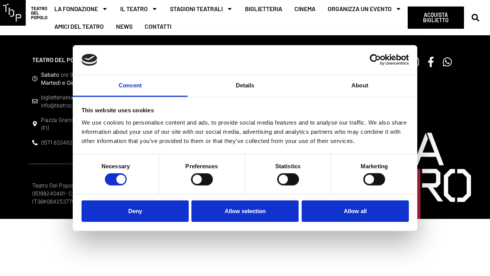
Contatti (158, 26)
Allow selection (245, 210)
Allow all (355, 210)
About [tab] (359, 85)
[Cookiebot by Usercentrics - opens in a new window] (375, 60)
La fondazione (76, 8)
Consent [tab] (130, 85)
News (124, 26)
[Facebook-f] (431, 62)
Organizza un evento (360, 8)
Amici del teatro (79, 26)
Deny (135, 210)
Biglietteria (263, 8)
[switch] (202, 179)
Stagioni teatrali (196, 8)
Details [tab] (245, 85)
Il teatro (134, 8)
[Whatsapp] (447, 62)
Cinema (304, 8)
